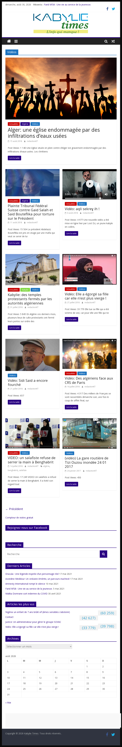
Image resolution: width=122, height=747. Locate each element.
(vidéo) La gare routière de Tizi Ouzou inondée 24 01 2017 (86, 462)
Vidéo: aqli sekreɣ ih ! (82, 208)
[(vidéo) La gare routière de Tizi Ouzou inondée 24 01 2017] (89, 420)
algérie (46, 466)
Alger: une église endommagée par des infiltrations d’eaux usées (54, 132)
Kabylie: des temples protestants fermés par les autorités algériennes (30, 298)
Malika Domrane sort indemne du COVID (26, 593)
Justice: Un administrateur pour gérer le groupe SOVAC (33, 621)
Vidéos (35, 124)
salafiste (23, 470)
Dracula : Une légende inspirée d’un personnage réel (32, 573)
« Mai (8, 702)
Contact (9, 616)
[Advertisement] (63, 720)
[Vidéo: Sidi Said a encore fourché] (32, 340)
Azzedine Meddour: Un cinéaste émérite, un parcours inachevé (37, 578)
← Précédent (14, 509)
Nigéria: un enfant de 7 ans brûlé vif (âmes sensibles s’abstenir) (37, 612)
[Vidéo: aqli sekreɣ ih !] (89, 171)
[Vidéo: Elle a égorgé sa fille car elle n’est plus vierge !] (89, 256)
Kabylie (25, 289)
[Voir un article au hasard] (113, 41)
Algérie (25, 124)
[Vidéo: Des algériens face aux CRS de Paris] (89, 340)
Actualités (13, 124)
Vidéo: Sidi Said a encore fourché (28, 382)
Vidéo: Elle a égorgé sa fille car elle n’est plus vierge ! (86, 296)
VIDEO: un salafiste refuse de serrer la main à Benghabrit (31, 459)
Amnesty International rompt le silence (25, 583)
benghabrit (13, 470)
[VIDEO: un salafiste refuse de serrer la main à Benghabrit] (32, 420)
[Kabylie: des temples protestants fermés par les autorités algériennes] (32, 256)
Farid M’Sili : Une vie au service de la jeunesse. (67, 4)
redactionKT (32, 141)
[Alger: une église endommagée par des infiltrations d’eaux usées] (61, 59)
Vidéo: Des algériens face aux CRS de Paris (89, 380)
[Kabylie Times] (9, 41)
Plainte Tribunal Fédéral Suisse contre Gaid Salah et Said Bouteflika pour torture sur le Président (31, 212)
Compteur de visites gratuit (19, 517)
